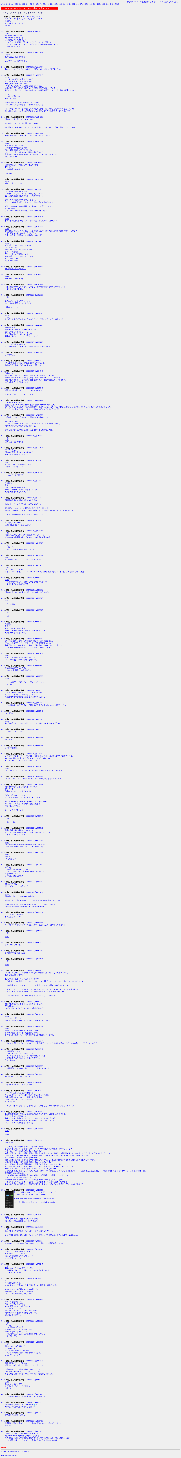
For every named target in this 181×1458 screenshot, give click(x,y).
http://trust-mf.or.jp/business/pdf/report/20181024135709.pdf (25, 844)
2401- (112, 4)
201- (23, 4)
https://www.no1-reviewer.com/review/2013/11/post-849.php (34, 1198)
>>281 (7, 822)
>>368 (7, 1217)
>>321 (7, 533)
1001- (52, 4)
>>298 (7, 229)
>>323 (7, 557)
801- (44, 4)
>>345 (7, 818)
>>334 (7, 721)
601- (37, 4)
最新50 (117, 4)
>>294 (7, 143)
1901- (91, 4)
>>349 (7, 894)
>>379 (7, 1323)
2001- (95, 4)
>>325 (7, 580)
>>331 (7, 655)
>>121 (7, 616)
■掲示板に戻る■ (7, 4)
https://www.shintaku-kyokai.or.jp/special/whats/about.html (24, 906)
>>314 (7, 440)
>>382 (7, 1382)
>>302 (7, 297)
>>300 (7, 243)
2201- (103, 4)
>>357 (7, 961)
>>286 (7, 102)
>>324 (7, 567)
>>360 (7, 1016)
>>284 (7, 77)
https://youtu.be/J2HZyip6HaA (15, 269)
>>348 (7, 855)
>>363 (7, 1131)
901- (48, 4)
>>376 (7, 1266)
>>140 (12, 604)
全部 (15, 4)
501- (34, 4)
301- (27, 4)
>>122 (13, 822)
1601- (78, 4)
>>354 (7, 933)
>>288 (7, 33)
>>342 (7, 768)
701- (41, 4)
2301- (108, 4)
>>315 (7, 462)
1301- (65, 4)
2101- (99, 4)
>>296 (7, 181)
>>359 (7, 1028)
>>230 (7, 289)
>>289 (7, 94)
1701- (82, 4)
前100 (17, 1451)
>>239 (7, 670)
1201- (61, 4)
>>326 (7, 600)
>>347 (7, 843)
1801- (86, 4)
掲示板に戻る (6, 1451)
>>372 (7, 1229)
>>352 (7, 937)
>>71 (7, 604)
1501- (73, 4)
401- (30, 4)
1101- (56, 4)
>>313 (7, 438)
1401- (69, 4)
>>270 (7, 525)
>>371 (14, 1243)
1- (18, 4)
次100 (22, 1451)
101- (20, 4)
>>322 (7, 545)
